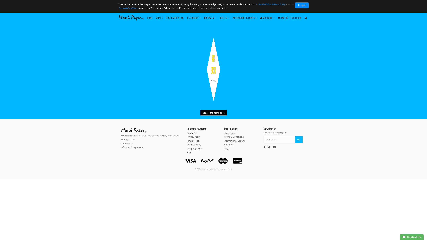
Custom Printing (175, 18)
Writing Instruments (244, 18)
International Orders (234, 140)
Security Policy (194, 144)
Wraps (159, 18)
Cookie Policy (264, 4)
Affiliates (228, 144)
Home (150, 18)
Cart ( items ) (290, 18)
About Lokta (230, 133)
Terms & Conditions (128, 8)
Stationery (193, 18)
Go (298, 139)
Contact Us (192, 133)
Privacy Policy (278, 4)
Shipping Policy (194, 148)
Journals (209, 18)
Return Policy (193, 140)
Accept (302, 5)
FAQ (189, 152)
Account (267, 18)
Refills (224, 18)
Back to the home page (214, 113)
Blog (226, 148)
